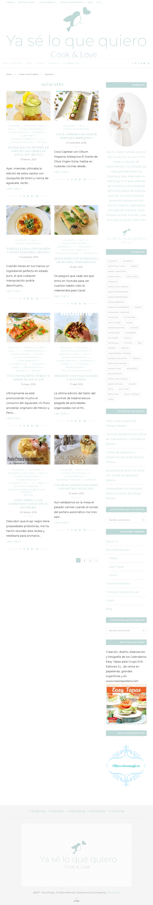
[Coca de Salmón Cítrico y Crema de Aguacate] (28, 327)
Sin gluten (124, 389)
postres (112, 348)
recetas (136, 358)
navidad (134, 328)
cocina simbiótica (116, 302)
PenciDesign (113, 892)
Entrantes (38, 132)
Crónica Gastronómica (118, 307)
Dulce (29, 63)
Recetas (42, 142)
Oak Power (113, 338)
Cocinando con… (72, 63)
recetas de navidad (117, 363)
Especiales (53, 63)
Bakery (134, 266)
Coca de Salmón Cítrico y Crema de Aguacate (28, 377)
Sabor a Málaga (74, 367)
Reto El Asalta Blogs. (118, 379)
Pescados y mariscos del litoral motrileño (26, 490)
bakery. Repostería (117, 271)
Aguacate (112, 261)
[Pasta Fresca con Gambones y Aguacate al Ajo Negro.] (28, 450)
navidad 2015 (113, 333)
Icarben (64, 364)
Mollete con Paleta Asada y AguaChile (76, 377)
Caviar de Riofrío (34, 351)
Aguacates (14, 126)
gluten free (26, 136)
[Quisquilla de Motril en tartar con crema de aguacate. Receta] (28, 106)
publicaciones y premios (119, 353)
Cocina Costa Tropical (96, 63)
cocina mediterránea (118, 297)
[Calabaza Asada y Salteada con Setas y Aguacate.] (76, 450)
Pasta (41, 483)
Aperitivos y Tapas (117, 266)
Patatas (128, 343)
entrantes (113, 317)
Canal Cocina (132, 277)
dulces (138, 307)
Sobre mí (10, 2)
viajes (111, 399)
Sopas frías (113, 394)
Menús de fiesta (32, 367)
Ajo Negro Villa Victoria (74, 351)
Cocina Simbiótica (47, 2)
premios (125, 348)
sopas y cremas (131, 394)
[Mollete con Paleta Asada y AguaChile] (76, 327)
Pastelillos (113, 343)
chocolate (113, 282)
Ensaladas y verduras (68, 480)
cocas (38, 354)
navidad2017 (130, 333)
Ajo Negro (82, 347)
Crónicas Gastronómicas (72, 2)
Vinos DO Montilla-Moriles (76, 371)
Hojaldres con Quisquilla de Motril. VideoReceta (76, 260)
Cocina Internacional (118, 292)
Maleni (113, 558)
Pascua (127, 338)
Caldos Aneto (114, 277)
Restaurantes (115, 374)
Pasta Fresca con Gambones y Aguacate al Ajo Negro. (28, 503)
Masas (15, 367)
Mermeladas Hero (116, 328)
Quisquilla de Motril (22, 142)
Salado (40, 63)
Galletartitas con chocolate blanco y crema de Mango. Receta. (124, 493)
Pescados (22, 371)
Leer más (12, 188)
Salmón (132, 384)
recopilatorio (114, 369)
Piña (139, 343)
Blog (99, 2)
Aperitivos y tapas (34, 126)
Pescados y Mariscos (23, 139)
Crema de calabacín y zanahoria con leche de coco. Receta (125, 457)
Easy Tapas (16, 63)
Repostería (132, 369)
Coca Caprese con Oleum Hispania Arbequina (76, 136)
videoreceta (90, 253)
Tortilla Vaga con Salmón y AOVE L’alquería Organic (28, 250)
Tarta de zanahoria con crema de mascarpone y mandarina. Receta (126, 439)
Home (9, 74)
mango (129, 323)
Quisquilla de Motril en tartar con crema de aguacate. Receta (28, 151)
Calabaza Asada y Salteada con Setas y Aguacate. (76, 486)
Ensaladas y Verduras (118, 312)
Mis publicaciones (26, 2)
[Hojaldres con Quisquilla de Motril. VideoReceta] (76, 220)
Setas (110, 389)
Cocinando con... (18, 364)
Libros (113, 575)
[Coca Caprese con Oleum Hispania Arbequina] (76, 106)
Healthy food (114, 323)
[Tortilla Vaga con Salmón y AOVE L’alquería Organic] (28, 220)
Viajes (90, 2)
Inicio (6, 63)
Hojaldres (85, 247)
